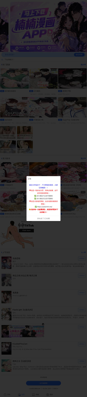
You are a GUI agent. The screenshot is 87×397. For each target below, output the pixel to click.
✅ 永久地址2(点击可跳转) (43, 198)
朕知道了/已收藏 (43, 218)
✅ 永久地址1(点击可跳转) (43, 196)
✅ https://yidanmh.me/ (43, 207)
